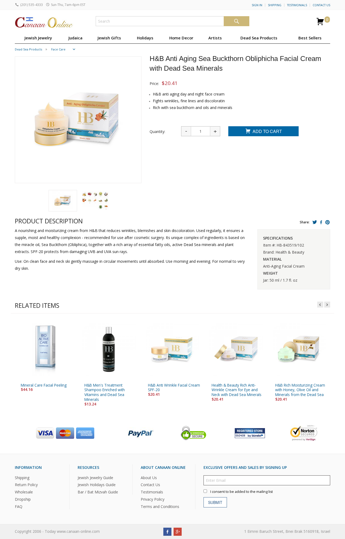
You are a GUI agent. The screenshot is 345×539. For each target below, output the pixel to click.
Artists (215, 37)
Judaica (75, 37)
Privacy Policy (152, 499)
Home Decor (181, 37)
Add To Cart (267, 131)
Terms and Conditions (160, 506)
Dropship (23, 499)
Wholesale (24, 492)
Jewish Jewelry (38, 37)
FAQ (18, 506)
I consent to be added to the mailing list (241, 491)
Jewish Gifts (109, 37)
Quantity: (157, 131)
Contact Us (321, 5)
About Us (149, 477)
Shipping (274, 5)
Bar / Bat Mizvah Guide (98, 492)
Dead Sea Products (258, 37)
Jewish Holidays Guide (97, 484)
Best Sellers (310, 37)
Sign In (257, 5)
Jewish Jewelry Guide (95, 477)
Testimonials (297, 5)
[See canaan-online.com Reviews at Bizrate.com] (250, 432)
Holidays (145, 37)
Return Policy (26, 484)
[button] (63, 200)
